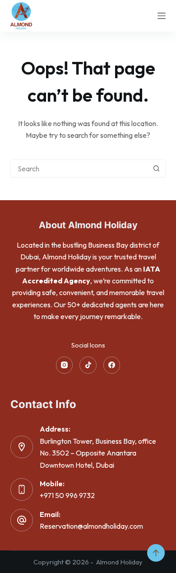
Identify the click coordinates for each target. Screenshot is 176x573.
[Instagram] (64, 365)
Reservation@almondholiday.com (91, 526)
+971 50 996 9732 (67, 495)
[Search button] (156, 168)
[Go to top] (156, 553)
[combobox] (79, 169)
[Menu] (161, 16)
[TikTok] (88, 365)
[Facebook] (111, 365)
